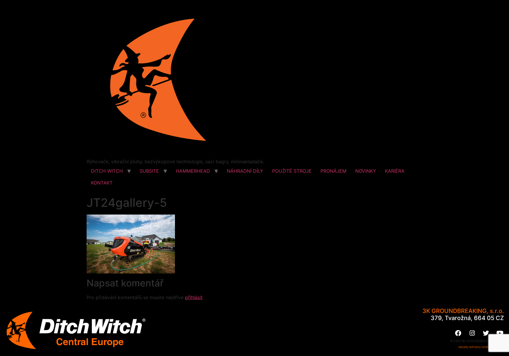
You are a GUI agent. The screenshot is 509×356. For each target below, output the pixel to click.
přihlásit (194, 297)
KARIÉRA (394, 171)
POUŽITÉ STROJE (292, 171)
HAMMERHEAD (193, 171)
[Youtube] (500, 333)
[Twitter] (486, 333)
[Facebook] (458, 333)
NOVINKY (365, 171)
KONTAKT (102, 183)
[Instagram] (472, 333)
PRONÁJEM (333, 171)
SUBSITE (149, 171)
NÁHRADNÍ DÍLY (245, 171)
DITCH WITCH (107, 171)
